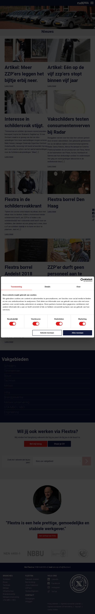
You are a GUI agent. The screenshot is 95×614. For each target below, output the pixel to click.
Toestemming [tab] (16, 287)
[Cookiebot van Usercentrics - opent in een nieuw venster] (82, 280)
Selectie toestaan (47, 333)
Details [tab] (47, 287)
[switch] (36, 324)
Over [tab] (79, 287)
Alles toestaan (77, 333)
